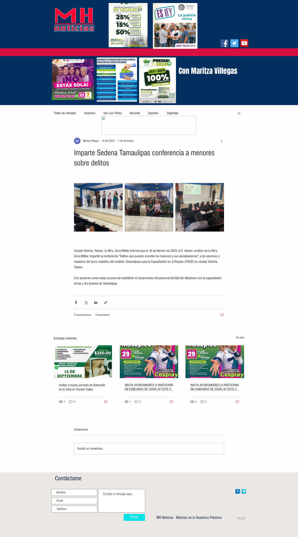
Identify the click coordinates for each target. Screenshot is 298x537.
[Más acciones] (221, 140)
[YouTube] (244, 43)
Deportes (153, 113)
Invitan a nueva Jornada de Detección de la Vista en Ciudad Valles (82, 387)
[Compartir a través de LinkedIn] (96, 302)
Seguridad (172, 113)
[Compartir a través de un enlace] (106, 302)
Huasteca (89, 113)
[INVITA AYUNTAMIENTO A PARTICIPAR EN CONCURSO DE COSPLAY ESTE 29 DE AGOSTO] (149, 361)
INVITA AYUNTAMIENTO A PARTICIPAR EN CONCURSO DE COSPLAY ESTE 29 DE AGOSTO (149, 387)
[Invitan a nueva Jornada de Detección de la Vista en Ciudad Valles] (83, 361)
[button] (239, 113)
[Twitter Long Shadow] (243, 491)
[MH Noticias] (224, 43)
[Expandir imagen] (98, 207)
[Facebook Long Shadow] (237, 491)
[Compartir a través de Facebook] (76, 302)
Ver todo (240, 337)
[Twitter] (234, 43)
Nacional (135, 113)
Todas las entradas (65, 113)
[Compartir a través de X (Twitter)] (86, 302)
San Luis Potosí (112, 113)
